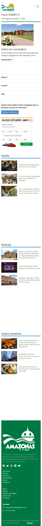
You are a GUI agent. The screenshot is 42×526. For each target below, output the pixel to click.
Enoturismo (7, 496)
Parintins (6, 476)
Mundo (5, 491)
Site (3, 94)
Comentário (7, 59)
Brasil (5, 489)
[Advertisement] (21, 219)
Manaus (5, 473)
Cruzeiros (6, 498)
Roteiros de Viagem (10, 493)
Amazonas (6, 471)
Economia (6, 482)
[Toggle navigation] (38, 6)
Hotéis (5, 480)
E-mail (4, 85)
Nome (4, 77)
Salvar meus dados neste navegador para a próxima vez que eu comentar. (19, 106)
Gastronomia (7, 478)
